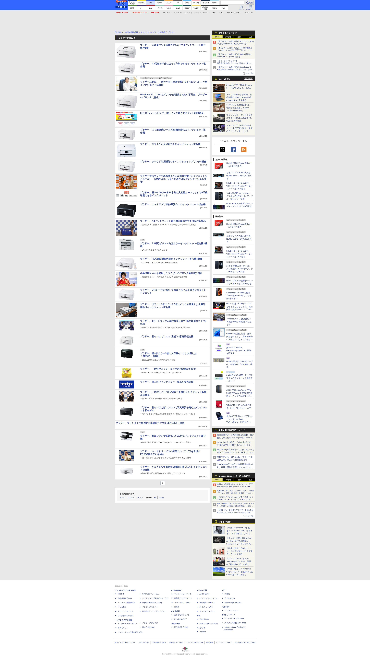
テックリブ (201, 628)
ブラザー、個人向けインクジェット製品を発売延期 (166, 382)
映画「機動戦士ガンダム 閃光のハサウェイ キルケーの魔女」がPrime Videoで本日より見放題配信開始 (235, 505)
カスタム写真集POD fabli (235, 623)
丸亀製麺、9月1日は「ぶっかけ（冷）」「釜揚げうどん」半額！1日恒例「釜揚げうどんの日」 (235, 493)
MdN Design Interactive (208, 624)
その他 (161, 497)
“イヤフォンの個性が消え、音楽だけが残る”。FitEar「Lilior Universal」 (238, 108)
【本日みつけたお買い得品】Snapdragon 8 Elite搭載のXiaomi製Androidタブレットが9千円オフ (235, 69)
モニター (166, 12)
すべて (122, 497)
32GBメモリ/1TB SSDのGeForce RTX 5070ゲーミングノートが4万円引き (239, 186)
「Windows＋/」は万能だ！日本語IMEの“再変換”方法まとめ (239, 322)
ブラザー (148, 497)
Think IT (121, 594)
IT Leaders (122, 607)
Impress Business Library (152, 603)
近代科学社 (175, 624)
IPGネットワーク (228, 615)
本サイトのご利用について (125, 643)
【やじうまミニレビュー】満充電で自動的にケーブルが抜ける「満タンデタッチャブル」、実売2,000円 (235, 63)
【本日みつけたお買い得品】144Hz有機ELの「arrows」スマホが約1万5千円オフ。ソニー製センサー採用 (235, 50)
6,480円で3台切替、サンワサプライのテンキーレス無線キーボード (239, 378)
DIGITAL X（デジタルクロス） (154, 611)
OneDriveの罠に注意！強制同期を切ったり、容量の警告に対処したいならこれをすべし (235, 467)
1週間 (239, 37)
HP (155, 497)
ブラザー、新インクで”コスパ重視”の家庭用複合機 (166, 336)
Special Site (224, 79)
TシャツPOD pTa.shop (234, 619)
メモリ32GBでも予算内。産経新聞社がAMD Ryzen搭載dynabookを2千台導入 (239, 97)
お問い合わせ (143, 643)
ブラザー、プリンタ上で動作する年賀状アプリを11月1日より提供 (150, 423)
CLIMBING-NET (180, 619)
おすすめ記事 (225, 521)
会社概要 (209, 643)
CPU (221, 12)
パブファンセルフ (232, 611)
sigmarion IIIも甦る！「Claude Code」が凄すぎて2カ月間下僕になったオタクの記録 (234, 445)
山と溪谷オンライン (182, 615)
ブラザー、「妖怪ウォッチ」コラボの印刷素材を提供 (168, 369)
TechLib (202, 632)
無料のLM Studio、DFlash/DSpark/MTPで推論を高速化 (238, 350)
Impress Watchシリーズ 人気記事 (234, 476)
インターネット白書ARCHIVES (130, 632)
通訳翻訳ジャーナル (207, 603)
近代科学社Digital (181, 627)
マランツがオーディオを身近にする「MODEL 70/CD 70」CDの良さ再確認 (239, 118)
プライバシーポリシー (194, 643)
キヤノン (139, 497)
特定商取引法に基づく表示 (245, 643)
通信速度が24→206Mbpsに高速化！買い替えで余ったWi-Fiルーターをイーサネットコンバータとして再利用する (235, 438)
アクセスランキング (228, 33)
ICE (223, 590)
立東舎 (176, 607)
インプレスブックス (150, 623)
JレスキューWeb (206, 607)
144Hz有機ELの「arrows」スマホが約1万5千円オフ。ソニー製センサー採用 (239, 196)
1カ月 (249, 37)
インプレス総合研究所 (126, 603)
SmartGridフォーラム (150, 594)
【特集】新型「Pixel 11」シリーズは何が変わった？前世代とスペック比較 (239, 551)
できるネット (123, 628)
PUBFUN (225, 607)
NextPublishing (148, 627)
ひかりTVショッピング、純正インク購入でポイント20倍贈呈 (172, 113)
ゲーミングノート (201, 12)
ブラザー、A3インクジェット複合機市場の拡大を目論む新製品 (173, 221)
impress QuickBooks (233, 603)
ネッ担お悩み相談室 (125, 616)
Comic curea (230, 598)
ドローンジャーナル (125, 611)
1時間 (217, 37)
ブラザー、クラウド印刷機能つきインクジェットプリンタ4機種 (173, 161)
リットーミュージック (183, 594)
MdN (198, 616)
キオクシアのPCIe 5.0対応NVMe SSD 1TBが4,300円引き (239, 175)
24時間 (228, 37)
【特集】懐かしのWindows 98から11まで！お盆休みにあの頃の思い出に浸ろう (239, 572)
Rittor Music (176, 590)
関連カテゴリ (128, 494)
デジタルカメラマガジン (127, 624)
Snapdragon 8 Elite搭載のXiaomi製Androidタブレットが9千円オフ (239, 296)
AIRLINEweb (204, 594)
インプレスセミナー (150, 607)
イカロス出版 (202, 590)
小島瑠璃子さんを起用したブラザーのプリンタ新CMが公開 (171, 273)
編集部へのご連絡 (176, 643)
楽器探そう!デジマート (183, 598)
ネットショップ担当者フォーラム (155, 598)
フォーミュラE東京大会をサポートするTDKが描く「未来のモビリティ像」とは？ (239, 128)
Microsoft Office (233, 12)
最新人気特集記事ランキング (232, 430)
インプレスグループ (224, 643)
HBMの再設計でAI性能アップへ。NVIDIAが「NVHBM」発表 (239, 364)
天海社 (227, 594)
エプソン (130, 497)
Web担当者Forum (125, 598)
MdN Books (204, 619)
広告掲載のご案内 (159, 643)
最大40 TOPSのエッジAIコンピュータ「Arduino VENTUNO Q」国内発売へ (239, 419)
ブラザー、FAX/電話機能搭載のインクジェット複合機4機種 (171, 259)
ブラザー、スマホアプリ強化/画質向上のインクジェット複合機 (173, 204)
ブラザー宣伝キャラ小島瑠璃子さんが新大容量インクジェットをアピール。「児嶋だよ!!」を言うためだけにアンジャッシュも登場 (173, 179)
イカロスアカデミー (207, 611)
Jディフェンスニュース (208, 598)
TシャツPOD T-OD (182, 603)
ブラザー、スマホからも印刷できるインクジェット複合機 (170, 144)
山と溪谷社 (175, 611)
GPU (213, 12)
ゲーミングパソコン (182, 12)
